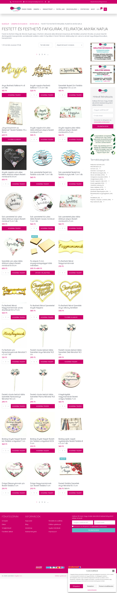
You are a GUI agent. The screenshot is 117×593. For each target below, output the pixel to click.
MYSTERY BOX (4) (95, 166)
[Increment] (36, 95)
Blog (26, 524)
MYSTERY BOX (85, 9)
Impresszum (53, 532)
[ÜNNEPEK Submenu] (40, 9)
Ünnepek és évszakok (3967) (99, 177)
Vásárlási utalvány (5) (97, 185)
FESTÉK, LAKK (60, 9)
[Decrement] (32, 95)
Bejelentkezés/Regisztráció (99, 2)
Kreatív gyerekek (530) (97, 183)
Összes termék (27, 9)
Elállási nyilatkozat (55, 524)
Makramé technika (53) (97, 164)
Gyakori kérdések (54, 528)
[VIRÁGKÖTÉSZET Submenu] (54, 9)
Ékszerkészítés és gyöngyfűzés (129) (101, 193)
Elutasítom (90, 586)
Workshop (28, 528)
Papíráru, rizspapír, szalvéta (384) (100, 199)
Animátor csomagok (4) (97, 171)
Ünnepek (5, 521)
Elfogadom (76, 586)
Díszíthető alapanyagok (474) (99, 191)
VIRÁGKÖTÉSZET (48, 9)
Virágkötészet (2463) (96, 179)
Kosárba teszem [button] (14, 95)
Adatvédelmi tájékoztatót (102, 122)
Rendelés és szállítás (55, 521)
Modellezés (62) (95, 197)
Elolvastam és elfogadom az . (102, 121)
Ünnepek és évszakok (19, 24)
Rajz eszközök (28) (96, 202)
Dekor (4, 524)
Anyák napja (34, 24)
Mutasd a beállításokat (106, 586)
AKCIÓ (93, 9)
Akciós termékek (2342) (97, 175)
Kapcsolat (28, 521)
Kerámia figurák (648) (97, 189)
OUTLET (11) (94, 169)
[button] (113, 571)
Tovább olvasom (14, 139)
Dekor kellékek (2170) (96, 187)
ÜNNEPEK (36, 9)
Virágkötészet (6, 528)
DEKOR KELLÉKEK (71, 9)
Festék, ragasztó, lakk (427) (98, 181)
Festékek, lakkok (7, 532)
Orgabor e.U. (18, 576)
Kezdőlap (5, 24)
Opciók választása (42, 273)
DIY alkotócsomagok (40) (98, 173)
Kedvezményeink (31, 532)
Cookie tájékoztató (92, 590)
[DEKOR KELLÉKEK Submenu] (78, 9)
